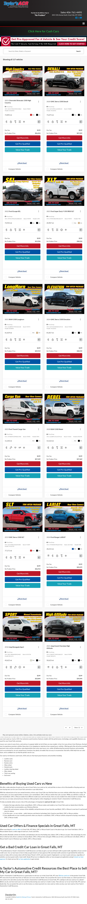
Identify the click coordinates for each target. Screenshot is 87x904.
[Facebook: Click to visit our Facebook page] (76, 18)
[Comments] (39, 121)
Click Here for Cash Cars (43, 31)
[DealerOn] (10, 894)
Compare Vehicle (14, 169)
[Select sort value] (82, 59)
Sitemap (24, 897)
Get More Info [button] (22, 138)
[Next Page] (70, 728)
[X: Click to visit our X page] (78, 18)
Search (78, 51)
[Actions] (38, 101)
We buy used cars (64, 875)
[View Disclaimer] (24, 121)
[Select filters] (78, 59)
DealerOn (18, 897)
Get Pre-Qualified (22, 144)
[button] (40, 81)
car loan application (24, 859)
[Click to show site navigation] (83, 23)
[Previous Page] (66, 728)
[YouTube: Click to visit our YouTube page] (81, 18)
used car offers (16, 829)
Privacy (29, 897)
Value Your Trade (23, 150)
